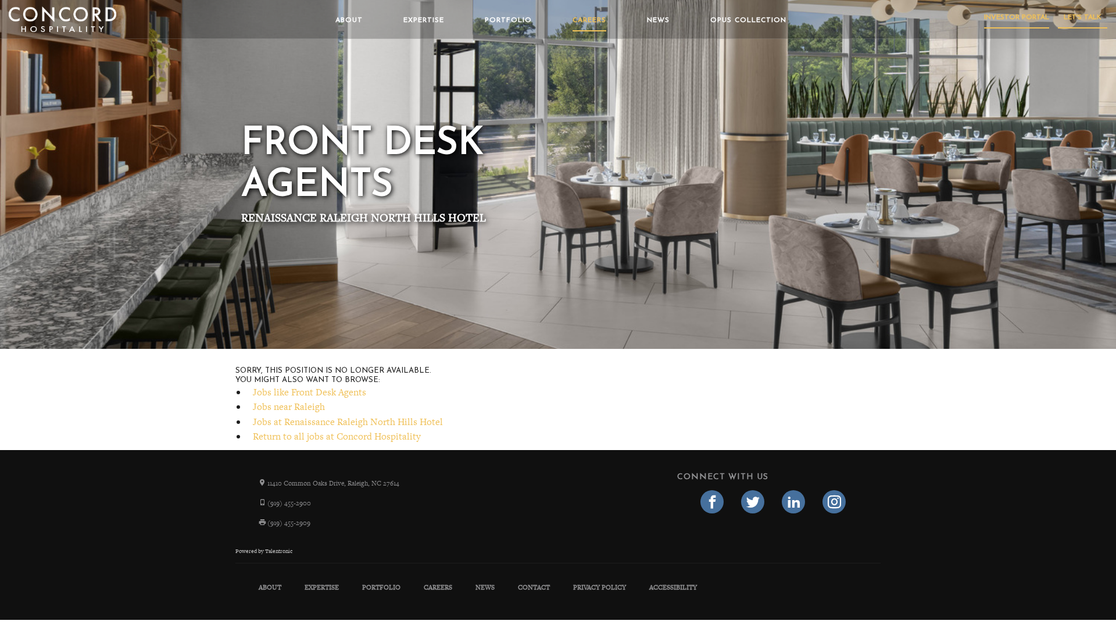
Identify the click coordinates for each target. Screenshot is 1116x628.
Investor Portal (1016, 17)
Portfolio (508, 20)
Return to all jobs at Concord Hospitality (337, 436)
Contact (534, 587)
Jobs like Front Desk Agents (309, 392)
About (349, 20)
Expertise (423, 20)
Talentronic (278, 551)
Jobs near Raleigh (289, 406)
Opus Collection (748, 20)
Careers (589, 20)
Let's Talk (1082, 17)
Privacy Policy (599, 587)
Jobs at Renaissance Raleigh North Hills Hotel (348, 422)
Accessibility (673, 587)
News (658, 20)
